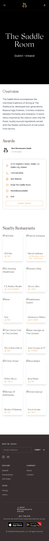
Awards (5, 470)
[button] (24, 42)
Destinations (7, 474)
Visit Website (16, 179)
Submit (38, 450)
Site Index (6, 479)
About (29, 470)
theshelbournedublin (19, 190)
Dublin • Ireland (24, 55)
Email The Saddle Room (21, 185)
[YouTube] (8, 457)
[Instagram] (3, 457)
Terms (4, 494)
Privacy (5, 490)
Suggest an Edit (24, 203)
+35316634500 (17, 173)
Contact (30, 474)
